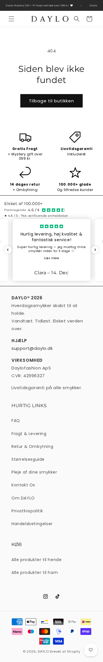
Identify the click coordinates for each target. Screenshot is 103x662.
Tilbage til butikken (51, 101)
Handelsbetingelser (32, 524)
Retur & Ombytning (32, 446)
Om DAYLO (23, 498)
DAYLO (43, 651)
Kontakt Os (23, 485)
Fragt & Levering (29, 433)
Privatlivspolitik (27, 511)
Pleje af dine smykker (34, 472)
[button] (11, 19)
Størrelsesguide (28, 459)
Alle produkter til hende (36, 560)
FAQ (15, 420)
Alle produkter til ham (34, 572)
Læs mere (51, 258)
